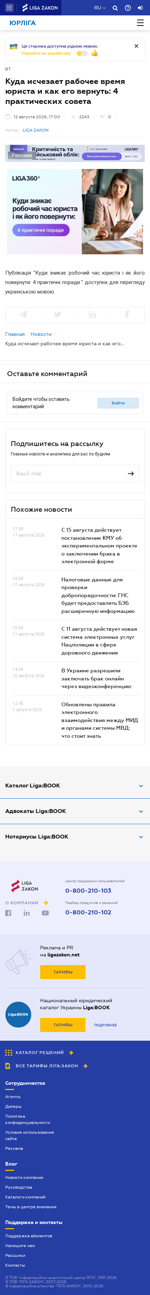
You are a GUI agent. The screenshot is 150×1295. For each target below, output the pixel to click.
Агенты (13, 1096)
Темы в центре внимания (31, 1206)
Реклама (14, 1148)
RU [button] (97, 7)
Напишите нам (20, 1245)
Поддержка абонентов (28, 1235)
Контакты (15, 1265)
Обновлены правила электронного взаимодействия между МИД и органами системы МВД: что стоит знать (99, 720)
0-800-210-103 (88, 891)
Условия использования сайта (29, 1135)
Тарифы (63, 972)
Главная (15, 334)
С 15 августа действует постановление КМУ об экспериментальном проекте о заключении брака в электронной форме (99, 545)
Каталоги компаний (25, 1197)
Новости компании (24, 1177)
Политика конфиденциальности (27, 1119)
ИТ (8, 69)
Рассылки (15, 1255)
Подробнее (105, 1025)
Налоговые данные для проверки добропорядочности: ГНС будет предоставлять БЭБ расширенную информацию (98, 595)
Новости (41, 334)
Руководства (18, 1187)
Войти (118, 403)
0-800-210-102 (88, 913)
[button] (9, 7)
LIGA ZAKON (35, 130)
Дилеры (13, 1106)
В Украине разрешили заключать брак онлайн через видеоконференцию (96, 678)
